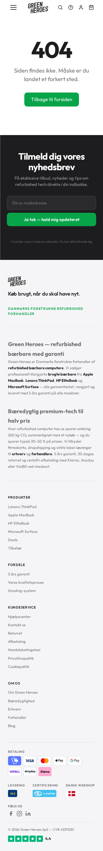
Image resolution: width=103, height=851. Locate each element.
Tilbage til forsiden (51, 99)
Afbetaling (17, 641)
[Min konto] (81, 7)
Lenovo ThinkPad (22, 506)
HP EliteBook (18, 523)
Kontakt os (17, 625)
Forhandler (17, 717)
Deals (13, 539)
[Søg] (60, 7)
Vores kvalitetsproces (26, 582)
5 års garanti (19, 574)
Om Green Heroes (23, 692)
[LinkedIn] (28, 813)
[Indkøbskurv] (91, 7)
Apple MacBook (21, 515)
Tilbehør (15, 548)
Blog (11, 725)
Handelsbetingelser (24, 649)
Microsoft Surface (22, 531)
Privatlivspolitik (21, 658)
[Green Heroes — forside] (38, 7)
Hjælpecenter (19, 616)
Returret (15, 633)
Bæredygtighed (21, 701)
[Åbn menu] (13, 7)
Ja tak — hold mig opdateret (52, 219)
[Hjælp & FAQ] (70, 7)
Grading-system (22, 590)
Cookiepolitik (18, 666)
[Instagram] (19, 813)
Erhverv (14, 709)
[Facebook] (11, 813)
